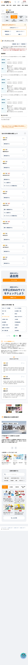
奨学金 (16, 313)
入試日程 (16, 319)
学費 (3, 313)
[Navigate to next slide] (15, 448)
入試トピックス (19, 31)
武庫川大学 (10, 12)
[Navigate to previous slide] (12, 448)
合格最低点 (17, 324)
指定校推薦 (6, 480)
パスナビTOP (3, 527)
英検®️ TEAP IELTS (18, 316)
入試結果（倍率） (5, 324)
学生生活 (7, 34)
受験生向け (7, 31)
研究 (19, 34)
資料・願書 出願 (5, 330)
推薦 (16, 480)
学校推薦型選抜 (17, 322)
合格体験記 (17, 330)
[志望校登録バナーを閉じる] (26, 653)
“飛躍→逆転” (6, 478)
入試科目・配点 (5, 319)
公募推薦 (11, 480)
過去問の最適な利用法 (15, 478)
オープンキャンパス (5, 316)
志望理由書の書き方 (23, 480)
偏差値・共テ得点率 (5, 327)
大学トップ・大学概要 (6, 308)
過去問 (16, 327)
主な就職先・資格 (18, 311)
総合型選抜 (4, 322)
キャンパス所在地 (18, 308)
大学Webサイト (13, 27)
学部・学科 (4, 311)
